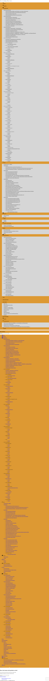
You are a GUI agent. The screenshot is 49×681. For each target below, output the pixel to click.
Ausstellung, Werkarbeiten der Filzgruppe (12, 370)
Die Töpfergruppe (6, 568)
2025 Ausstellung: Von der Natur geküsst (12, 348)
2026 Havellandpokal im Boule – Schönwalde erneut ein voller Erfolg (16, 508)
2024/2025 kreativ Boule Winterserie (11, 517)
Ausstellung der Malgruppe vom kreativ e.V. (12, 353)
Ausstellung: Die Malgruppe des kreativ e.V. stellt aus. (14, 365)
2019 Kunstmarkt (8, 627)
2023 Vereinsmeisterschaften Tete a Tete (12, 542)
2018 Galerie (10, 491)
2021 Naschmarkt (8, 620)
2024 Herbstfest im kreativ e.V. (10, 597)
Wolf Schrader (8, 413)
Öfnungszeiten (6, 649)
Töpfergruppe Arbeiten (7, 571)
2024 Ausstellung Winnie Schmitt (11, 367)
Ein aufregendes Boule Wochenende (11, 530)
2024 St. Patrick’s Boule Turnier (10, 537)
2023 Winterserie (8, 545)
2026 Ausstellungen (7, 339)
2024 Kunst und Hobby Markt (10, 601)
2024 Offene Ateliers (9, 602)
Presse (9, 391)
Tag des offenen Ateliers (9, 590)
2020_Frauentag (8, 623)
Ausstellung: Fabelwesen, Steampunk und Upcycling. (14, 362)
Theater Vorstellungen (7, 564)
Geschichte (5, 645)
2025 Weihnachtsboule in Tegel (10, 512)
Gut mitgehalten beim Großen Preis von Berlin (13, 528)
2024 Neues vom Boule (9, 524)
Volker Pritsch (8, 474)
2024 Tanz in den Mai (9, 603)
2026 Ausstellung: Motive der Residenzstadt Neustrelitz (14, 341)
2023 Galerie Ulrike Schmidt (12, 378)
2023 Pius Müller (8, 382)
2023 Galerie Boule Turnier (12, 554)
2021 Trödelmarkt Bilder (11, 619)
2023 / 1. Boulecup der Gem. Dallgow (11, 550)
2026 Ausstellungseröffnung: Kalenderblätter (12, 344)
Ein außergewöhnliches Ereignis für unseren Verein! (13, 598)
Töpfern (3, 567)
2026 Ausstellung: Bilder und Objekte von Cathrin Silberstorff (15, 340)
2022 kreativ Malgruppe (9, 386)
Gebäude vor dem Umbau (8, 646)
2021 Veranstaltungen (7, 616)
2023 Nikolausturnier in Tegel (10, 547)
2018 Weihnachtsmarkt (9, 633)
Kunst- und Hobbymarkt (9, 577)
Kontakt (5, 650)
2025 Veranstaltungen (7, 581)
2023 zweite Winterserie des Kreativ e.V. (12, 546)
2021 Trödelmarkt (8, 618)
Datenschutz (4, 679)
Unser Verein (4, 641)
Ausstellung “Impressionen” (10, 366)
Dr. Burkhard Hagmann (9, 409)
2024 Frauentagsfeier (9, 605)
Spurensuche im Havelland (8, 661)
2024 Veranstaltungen (7, 594)
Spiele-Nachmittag (4, 640)
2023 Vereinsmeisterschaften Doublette (11, 541)
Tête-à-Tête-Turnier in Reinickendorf (11, 525)
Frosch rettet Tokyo (9, 593)
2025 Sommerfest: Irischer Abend (11, 585)
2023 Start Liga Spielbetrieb (10, 551)
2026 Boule (5, 504)
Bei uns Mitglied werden (7, 644)
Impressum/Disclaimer (6, 678)
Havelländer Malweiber (9, 401)
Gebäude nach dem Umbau (8, 648)
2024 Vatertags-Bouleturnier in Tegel (11, 533)
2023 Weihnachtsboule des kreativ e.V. (11, 543)
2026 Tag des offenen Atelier (10, 576)
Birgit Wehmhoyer (8, 478)
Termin (5, 558)
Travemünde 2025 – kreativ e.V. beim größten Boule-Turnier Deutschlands (17, 516)
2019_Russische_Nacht (9, 628)
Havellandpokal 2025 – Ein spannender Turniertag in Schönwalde (15, 515)
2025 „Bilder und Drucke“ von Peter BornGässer (13, 354)
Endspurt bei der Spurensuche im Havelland (10, 662)
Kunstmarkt (7, 610)
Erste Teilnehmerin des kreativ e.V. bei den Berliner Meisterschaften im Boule (17, 532)
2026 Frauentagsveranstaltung (10, 580)
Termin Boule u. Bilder (7, 503)
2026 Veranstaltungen (7, 575)
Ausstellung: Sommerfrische (10, 349)
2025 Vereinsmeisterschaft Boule (11, 511)
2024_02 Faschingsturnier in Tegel (11, 534)
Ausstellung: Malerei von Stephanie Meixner (12, 352)
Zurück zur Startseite (3, 676)
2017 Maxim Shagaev (9, 637)
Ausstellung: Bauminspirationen (10, 361)
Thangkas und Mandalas (9, 392)
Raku (4, 572)
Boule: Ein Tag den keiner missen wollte (12, 529)
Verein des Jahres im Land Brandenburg (10, 653)
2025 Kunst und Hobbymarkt (10, 588)
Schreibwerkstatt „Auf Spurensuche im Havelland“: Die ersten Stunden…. (15, 663)
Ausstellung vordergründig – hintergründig (12, 358)
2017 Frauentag (8, 636)
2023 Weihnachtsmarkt (9, 607)
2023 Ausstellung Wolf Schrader (10, 371)
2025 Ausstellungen (7, 345)
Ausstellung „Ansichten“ (9, 356)
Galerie (9, 383)
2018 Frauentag (8, 632)
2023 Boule (5, 538)
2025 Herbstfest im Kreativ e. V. (10, 584)
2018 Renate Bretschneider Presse (13, 487)
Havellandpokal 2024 (9, 521)
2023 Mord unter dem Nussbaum (11, 611)
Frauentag (7, 615)
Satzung (5, 654)
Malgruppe (7, 405)
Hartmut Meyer (8, 388)
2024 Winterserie (8, 520)
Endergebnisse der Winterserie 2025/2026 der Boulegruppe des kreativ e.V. (17, 507)
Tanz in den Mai (8, 589)
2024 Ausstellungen (7, 357)
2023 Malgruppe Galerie (11, 375)
